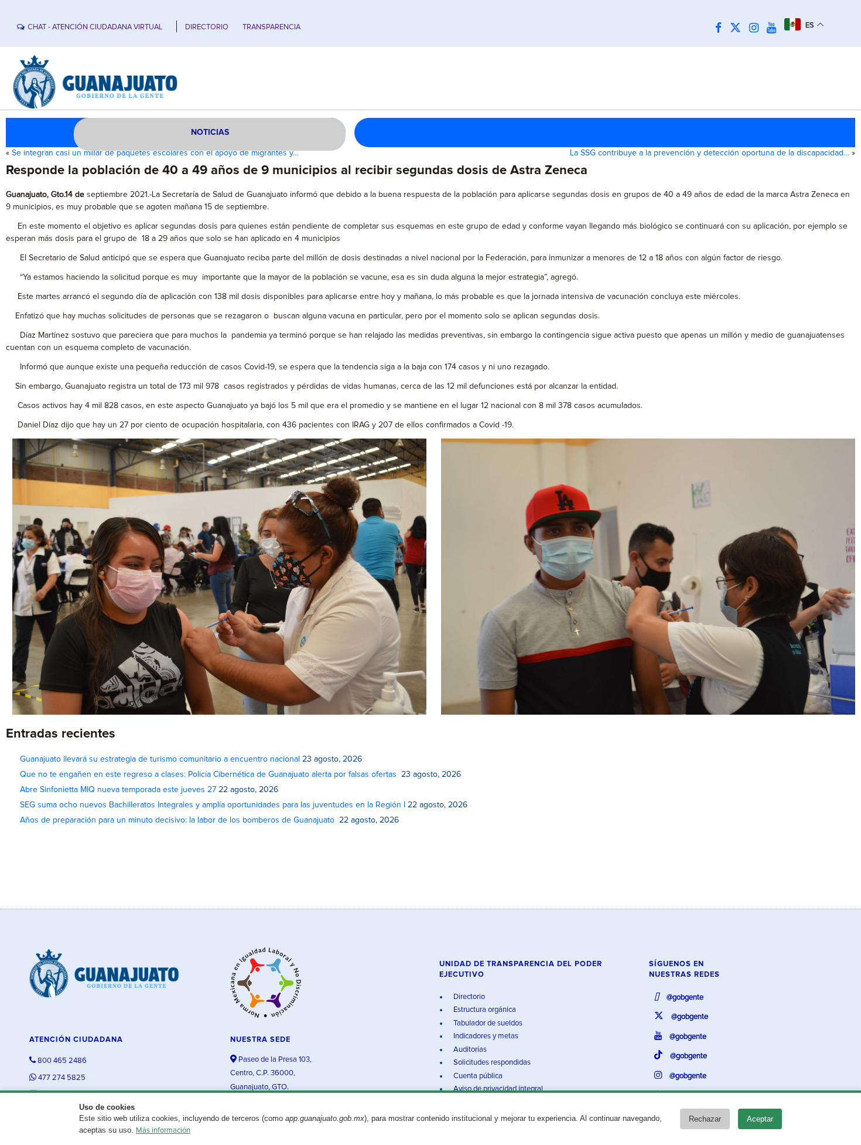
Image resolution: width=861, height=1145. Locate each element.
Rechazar (705, 1119)
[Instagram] (756, 28)
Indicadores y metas (485, 1036)
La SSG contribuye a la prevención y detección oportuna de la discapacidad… (709, 153)
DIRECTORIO (206, 27)
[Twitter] (738, 28)
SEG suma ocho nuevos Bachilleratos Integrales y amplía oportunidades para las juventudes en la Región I (212, 805)
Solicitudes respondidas (491, 1062)
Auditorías (469, 1050)
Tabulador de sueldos (487, 1023)
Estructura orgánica (484, 1010)
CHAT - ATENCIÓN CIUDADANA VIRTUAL (95, 27)
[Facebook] (721, 28)
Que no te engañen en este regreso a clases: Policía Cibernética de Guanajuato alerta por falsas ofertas (209, 774)
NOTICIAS (210, 132)
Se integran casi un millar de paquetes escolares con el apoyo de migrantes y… (155, 153)
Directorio (468, 997)
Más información (163, 1130)
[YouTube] (774, 28)
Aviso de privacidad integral (497, 1089)
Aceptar (760, 1119)
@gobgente (684, 997)
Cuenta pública (477, 1076)
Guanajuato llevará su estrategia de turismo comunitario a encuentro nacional (160, 759)
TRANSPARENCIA (271, 27)
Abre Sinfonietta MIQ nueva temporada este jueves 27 (118, 790)
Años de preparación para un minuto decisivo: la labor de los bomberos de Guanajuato (178, 820)
